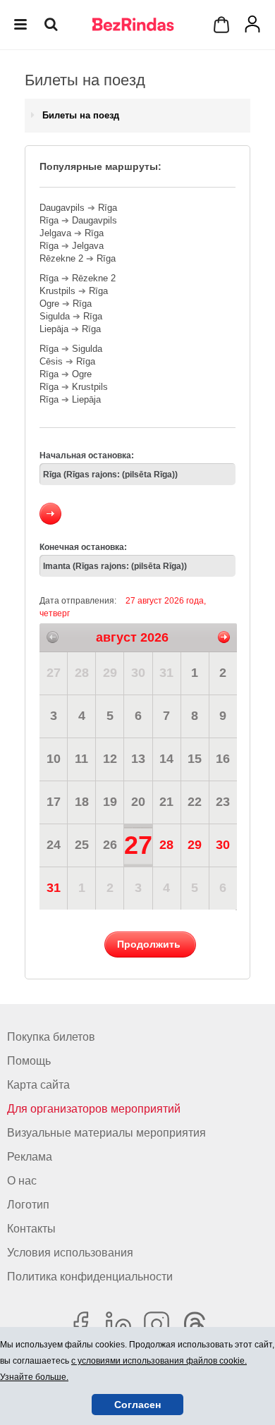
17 (54, 802)
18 (82, 802)
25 (82, 845)
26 (110, 845)
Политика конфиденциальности (90, 1277)
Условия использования (70, 1253)
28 (82, 673)
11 (81, 759)
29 (110, 673)
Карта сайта (38, 1085)
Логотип (28, 1205)
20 (138, 802)
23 (223, 802)
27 (54, 673)
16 (223, 759)
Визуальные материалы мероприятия (106, 1133)
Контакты (31, 1229)
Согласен (137, 1404)
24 (54, 845)
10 (54, 759)
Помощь (29, 1061)
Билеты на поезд (80, 115)
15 (195, 759)
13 (138, 759)
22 (195, 802)
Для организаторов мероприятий (94, 1109)
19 (110, 802)
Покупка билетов (51, 1037)
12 (110, 759)
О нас (22, 1181)
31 (166, 673)
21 (166, 802)
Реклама (29, 1157)
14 (166, 759)
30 (138, 673)
